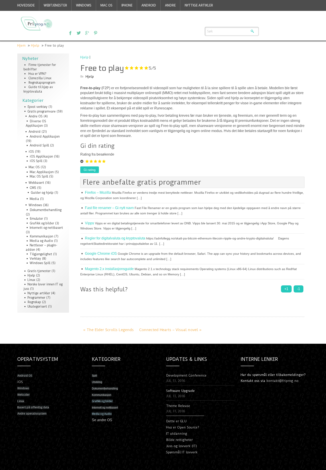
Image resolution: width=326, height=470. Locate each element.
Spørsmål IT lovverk (182, 452)
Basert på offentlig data (33, 407)
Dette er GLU (176, 421)
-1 (298, 289)
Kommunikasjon (41, 236)
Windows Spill (40, 263)
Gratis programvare (41, 111)
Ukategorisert (37, 306)
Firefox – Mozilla (98, 192)
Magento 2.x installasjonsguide (109, 269)
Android (35, 131)
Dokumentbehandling (45, 210)
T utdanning (177, 434)
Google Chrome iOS (101, 253)
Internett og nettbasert (46, 227)
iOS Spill (36, 161)
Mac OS (34, 167)
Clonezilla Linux (39, 78)
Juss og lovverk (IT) (181, 446)
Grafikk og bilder (42, 223)
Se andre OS (102, 420)
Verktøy (35, 258)
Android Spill (39, 145)
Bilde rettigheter (179, 440)
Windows (35, 205)
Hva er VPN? (37, 73)
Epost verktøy (37, 107)
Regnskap (34, 302)
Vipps (89, 223)
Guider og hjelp (42, 192)
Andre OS (36, 116)
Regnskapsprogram (41, 82)
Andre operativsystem (32, 413)
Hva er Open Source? (182, 427)
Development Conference (186, 375)
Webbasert (36, 182)
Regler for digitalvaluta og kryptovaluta (115, 238)
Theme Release (178, 406)
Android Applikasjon (45, 136)
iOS (31, 151)
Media (34, 199)
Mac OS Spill (39, 176)
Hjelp (35, 45)
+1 (286, 289)
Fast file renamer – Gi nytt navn (109, 208)
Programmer (36, 297)
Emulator (36, 218)
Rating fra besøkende (97, 154)
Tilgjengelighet (41, 254)
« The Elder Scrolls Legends (108, 330)
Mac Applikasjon (42, 172)
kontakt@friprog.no (282, 381)
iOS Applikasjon (41, 156)
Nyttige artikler (38, 293)
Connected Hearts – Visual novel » (170, 330)
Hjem (21, 45)
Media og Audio (41, 241)
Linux (31, 280)
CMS (33, 188)
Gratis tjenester (39, 271)
